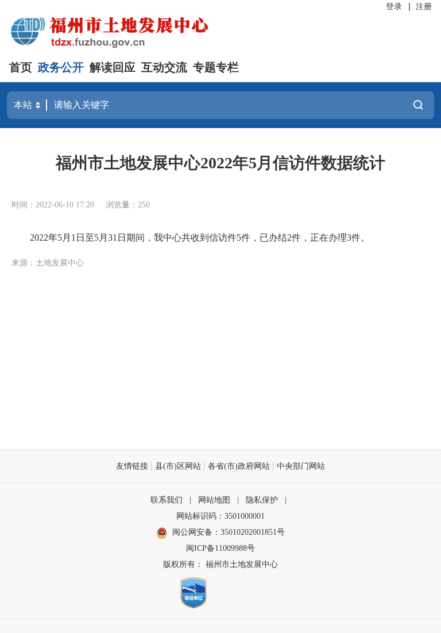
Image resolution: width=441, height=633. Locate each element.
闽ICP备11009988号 (220, 548)
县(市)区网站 (178, 466)
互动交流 (164, 67)
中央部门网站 (301, 466)
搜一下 (418, 105)
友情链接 (132, 466)
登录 (394, 6)
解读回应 (113, 67)
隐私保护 (262, 500)
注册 (424, 6)
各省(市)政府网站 (239, 466)
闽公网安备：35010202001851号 (228, 532)
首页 (20, 67)
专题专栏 (216, 67)
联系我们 (166, 500)
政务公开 (61, 67)
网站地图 (214, 500)
